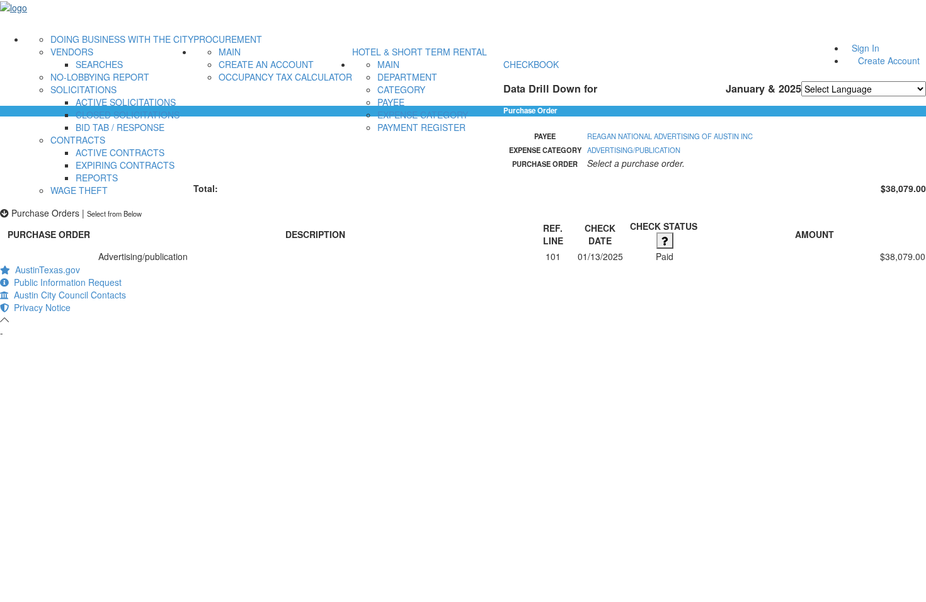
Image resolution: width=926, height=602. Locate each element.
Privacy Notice (40, 307)
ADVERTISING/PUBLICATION (633, 150)
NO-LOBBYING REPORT (99, 77)
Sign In (865, 48)
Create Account (889, 60)
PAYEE (390, 102)
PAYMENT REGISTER (421, 127)
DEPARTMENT (407, 77)
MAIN (230, 51)
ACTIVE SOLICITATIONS (126, 102)
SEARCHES (99, 64)
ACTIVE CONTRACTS (120, 152)
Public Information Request (65, 282)
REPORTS (97, 177)
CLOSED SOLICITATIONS (128, 114)
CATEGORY (401, 89)
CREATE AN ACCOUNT (266, 64)
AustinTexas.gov (45, 269)
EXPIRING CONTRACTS (125, 165)
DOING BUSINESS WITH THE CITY (121, 39)
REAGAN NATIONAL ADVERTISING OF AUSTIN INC (670, 136)
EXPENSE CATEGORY (422, 114)
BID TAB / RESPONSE (120, 127)
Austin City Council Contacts (67, 294)
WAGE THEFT (79, 190)
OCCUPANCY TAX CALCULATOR (285, 77)
